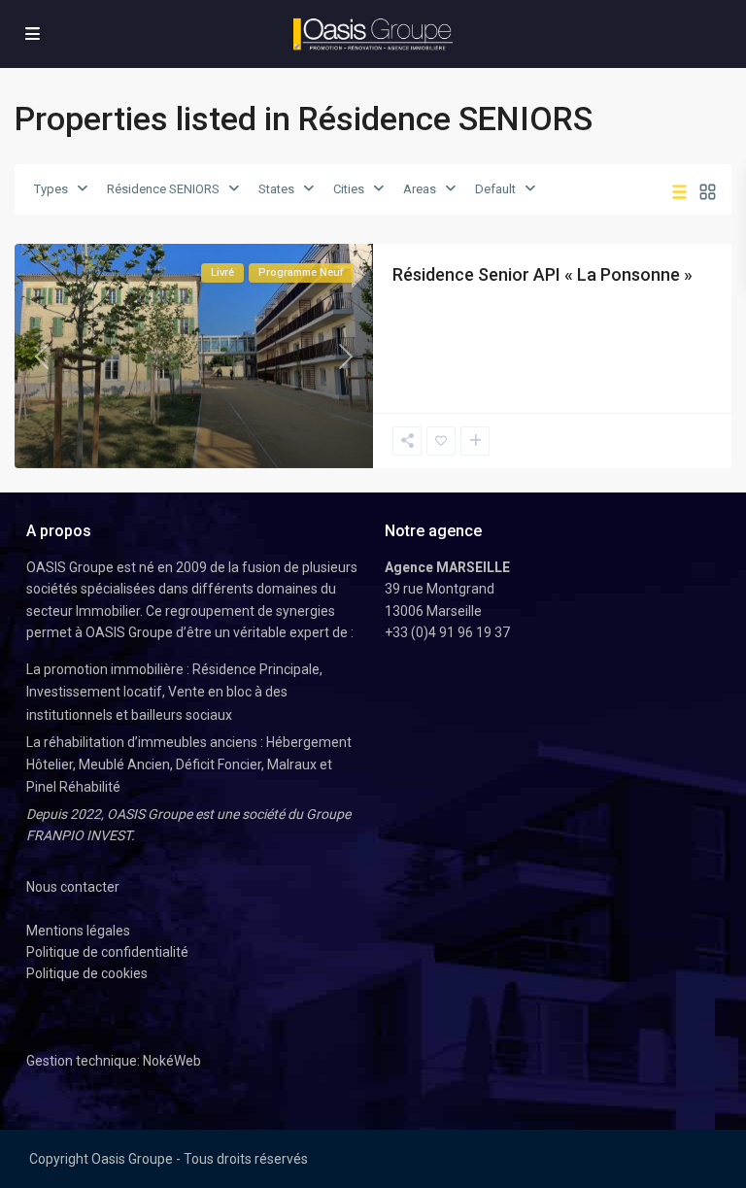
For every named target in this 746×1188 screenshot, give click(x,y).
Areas (419, 189)
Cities (348, 189)
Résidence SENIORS (163, 189)
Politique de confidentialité (107, 952)
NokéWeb (172, 1061)
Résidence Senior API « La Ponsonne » (542, 274)
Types (51, 189)
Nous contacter (72, 887)
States (276, 189)
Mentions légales (78, 930)
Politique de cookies (87, 973)
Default (495, 189)
